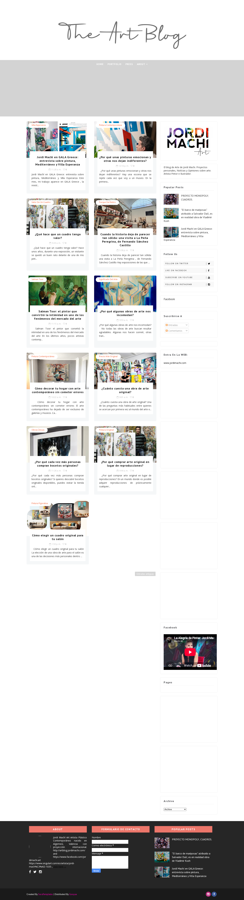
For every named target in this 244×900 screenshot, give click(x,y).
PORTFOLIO (115, 64)
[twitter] (35, 871)
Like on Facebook (176, 270)
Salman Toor (37, 279)
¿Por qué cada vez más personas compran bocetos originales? (58, 463)
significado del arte (108, 279)
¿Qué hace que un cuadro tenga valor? (58, 236)
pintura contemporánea (110, 125)
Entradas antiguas (145, 573)
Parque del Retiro (107, 202)
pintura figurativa (40, 503)
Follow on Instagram (178, 284)
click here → (59, 866)
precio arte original (108, 356)
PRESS (129, 64)
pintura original (106, 429)
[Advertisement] (122, 93)
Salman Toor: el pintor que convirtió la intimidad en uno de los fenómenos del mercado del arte (58, 315)
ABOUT (141, 64)
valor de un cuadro (41, 202)
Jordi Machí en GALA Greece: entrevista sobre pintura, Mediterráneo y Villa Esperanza (57, 160)
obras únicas (38, 429)
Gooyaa (73, 894)
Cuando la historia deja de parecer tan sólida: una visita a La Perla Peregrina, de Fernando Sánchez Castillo (125, 239)
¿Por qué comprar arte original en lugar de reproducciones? (125, 463)
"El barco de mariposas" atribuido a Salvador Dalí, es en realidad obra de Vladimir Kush (191, 857)
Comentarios (175, 330)
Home (100, 64)
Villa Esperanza (39, 125)
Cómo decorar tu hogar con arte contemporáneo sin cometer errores (57, 390)
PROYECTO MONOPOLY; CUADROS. (192, 839)
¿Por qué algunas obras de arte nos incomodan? (125, 313)
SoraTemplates (45, 894)
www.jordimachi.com (175, 362)
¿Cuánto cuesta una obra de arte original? (125, 390)
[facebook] (30, 871)
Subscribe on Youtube (179, 277)
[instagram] (40, 871)
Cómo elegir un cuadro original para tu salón (57, 537)
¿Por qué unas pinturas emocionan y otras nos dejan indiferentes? (125, 159)
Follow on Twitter (176, 263)
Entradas (173, 325)
